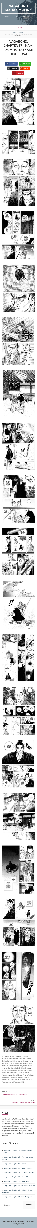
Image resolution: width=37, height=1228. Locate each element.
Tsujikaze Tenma (23, 1073)
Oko (22, 1068)
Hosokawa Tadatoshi (9, 1059)
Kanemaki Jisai (7, 1063)
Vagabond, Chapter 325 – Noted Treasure (18, 1168)
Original (27, 1068)
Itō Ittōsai (24, 1061)
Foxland (21, 1224)
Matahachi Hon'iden (25, 1063)
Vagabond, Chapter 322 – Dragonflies (17, 1181)
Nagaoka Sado (16, 1068)
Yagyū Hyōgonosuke (17, 1077)
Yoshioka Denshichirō (25, 1080)
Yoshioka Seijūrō (20, 1082)
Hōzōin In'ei (21, 1059)
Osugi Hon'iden (7, 1070)
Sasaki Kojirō (21, 1070)
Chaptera (18, 1056)
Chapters (25, 1056)
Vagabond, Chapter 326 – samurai (15, 1164)
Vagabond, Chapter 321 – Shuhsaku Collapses (19, 1186)
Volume (25, 1075)
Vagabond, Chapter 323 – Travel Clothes (17, 1177)
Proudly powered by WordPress (13, 1221)
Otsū (15, 1070)
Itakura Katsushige (13, 1061)
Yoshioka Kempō (8, 1082)
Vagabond (5, 1075)
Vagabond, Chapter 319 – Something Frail (18, 1197)
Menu (20, 28)
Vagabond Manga (16, 1075)
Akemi (12, 1056)
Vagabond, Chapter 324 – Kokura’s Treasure (19, 1172)
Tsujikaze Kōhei (11, 1073)
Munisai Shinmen (8, 1066)
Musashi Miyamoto (20, 1066)
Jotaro (30, 1061)
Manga (15, 1063)
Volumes (31, 1075)
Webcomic (6, 1077)
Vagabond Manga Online (18, 8)
